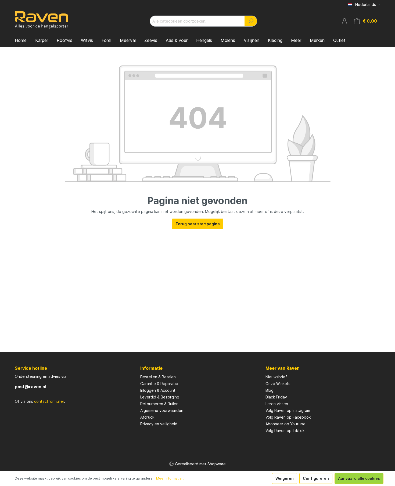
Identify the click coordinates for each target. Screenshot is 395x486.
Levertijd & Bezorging (159, 397)
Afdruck (147, 417)
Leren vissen (276, 403)
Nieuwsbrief (276, 377)
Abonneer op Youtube (285, 424)
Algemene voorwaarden (161, 410)
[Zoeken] (251, 21)
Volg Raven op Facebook (288, 417)
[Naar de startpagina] (42, 19)
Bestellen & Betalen (158, 377)
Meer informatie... (170, 478)
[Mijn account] (344, 21)
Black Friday (276, 397)
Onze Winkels (277, 383)
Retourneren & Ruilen (159, 403)
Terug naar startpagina (197, 224)
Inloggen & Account (157, 390)
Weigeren (284, 478)
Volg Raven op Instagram (287, 410)
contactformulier (49, 401)
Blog (269, 390)
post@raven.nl (30, 386)
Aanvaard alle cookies (359, 478)
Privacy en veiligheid (158, 424)
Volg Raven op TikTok (284, 430)
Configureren (316, 478)
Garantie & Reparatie (159, 383)
